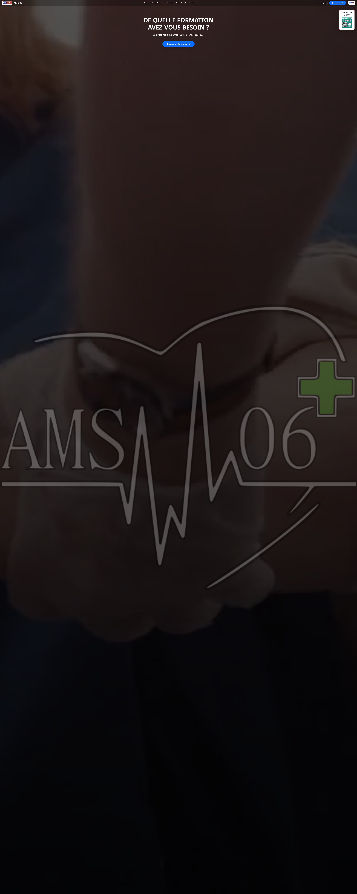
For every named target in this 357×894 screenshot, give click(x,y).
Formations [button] (156, 3)
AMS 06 (18, 2)
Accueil (146, 3)
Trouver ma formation (177, 44)
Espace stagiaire (339, 3)
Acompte (322, 3)
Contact (179, 3)
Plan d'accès (189, 3)
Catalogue (169, 3)
